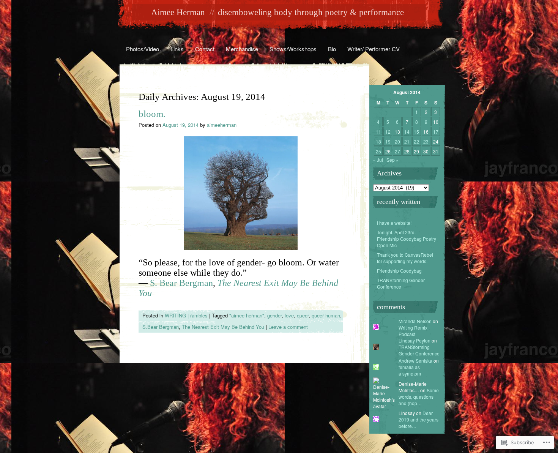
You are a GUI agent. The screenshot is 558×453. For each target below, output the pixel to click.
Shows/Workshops (293, 49)
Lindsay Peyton (414, 340)
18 (378, 141)
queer (303, 315)
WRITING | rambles (186, 315)
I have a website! (394, 222)
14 (407, 131)
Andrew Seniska (415, 360)
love (289, 315)
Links (177, 49)
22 (416, 141)
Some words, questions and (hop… (419, 396)
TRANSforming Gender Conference (401, 283)
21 (407, 141)
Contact (204, 49)
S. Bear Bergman (181, 283)
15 (416, 131)
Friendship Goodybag (399, 270)
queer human (326, 315)
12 (388, 131)
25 (378, 151)
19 (388, 141)
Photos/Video (142, 49)
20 (397, 141)
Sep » (392, 159)
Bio (332, 49)
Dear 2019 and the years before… (418, 419)
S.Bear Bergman (160, 326)
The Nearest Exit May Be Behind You (223, 326)
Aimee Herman (178, 12)
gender (274, 315)
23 (426, 141)
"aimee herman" (246, 315)
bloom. (152, 114)
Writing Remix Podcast (413, 330)
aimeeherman (221, 124)
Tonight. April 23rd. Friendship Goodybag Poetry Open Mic (406, 238)
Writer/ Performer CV (373, 49)
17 (435, 131)
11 (378, 131)
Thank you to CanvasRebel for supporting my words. (405, 257)
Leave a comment (288, 326)
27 (397, 151)
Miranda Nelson (415, 321)
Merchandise (242, 49)
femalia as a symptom (410, 370)
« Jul (378, 159)
